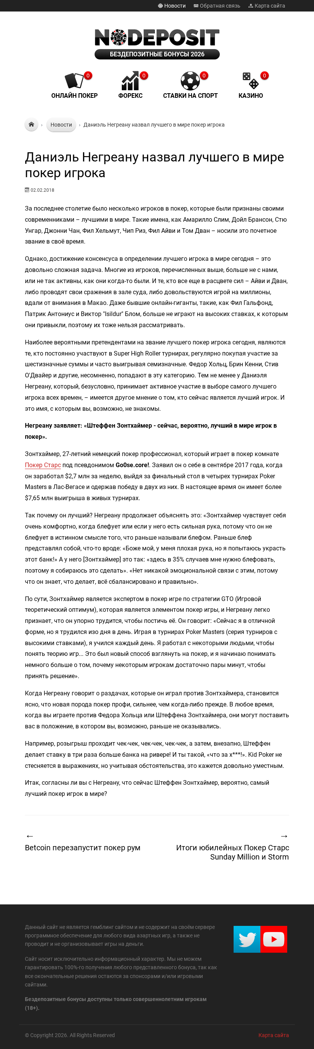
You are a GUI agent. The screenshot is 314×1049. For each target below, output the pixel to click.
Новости (174, 6)
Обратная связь (219, 6)
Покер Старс (43, 465)
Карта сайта (269, 6)
